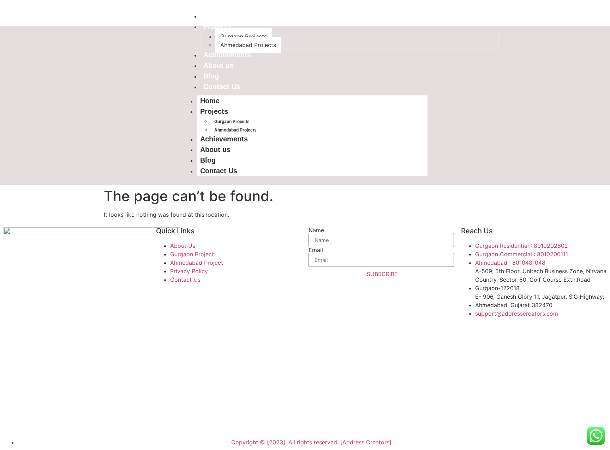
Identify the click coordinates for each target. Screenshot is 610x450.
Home (213, 16)
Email (316, 250)
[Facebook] (12, 420)
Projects (217, 26)
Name (316, 230)
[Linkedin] (70, 420)
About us (218, 65)
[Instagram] (51, 420)
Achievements (227, 55)
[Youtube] (32, 420)
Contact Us (221, 86)
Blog (211, 76)
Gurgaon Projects (243, 36)
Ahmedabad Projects (248, 44)
